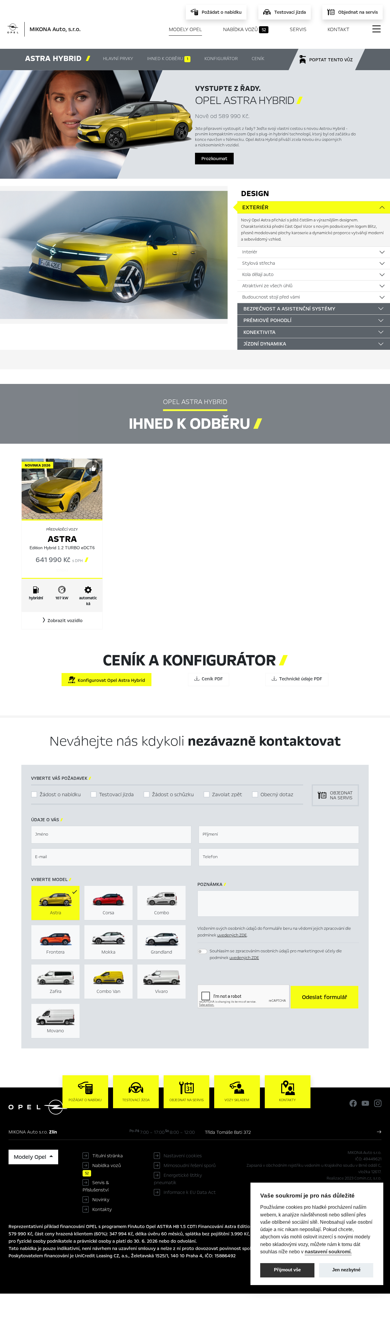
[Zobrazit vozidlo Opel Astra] (62, 488)
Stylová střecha (258, 263)
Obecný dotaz (277, 794)
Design (255, 193)
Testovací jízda (116, 794)
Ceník (258, 59)
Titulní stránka (107, 1156)
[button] (62, 620)
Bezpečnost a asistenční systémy (289, 308)
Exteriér (255, 207)
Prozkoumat (214, 159)
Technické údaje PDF (299, 679)
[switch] (202, 951)
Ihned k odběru (167, 59)
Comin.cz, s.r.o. (367, 1178)
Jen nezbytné (346, 1269)
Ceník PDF (211, 679)
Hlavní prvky (118, 59)
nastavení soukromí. (328, 1251)
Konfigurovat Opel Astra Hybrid (110, 680)
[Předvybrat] (92, 468)
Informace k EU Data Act (190, 1192)
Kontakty (102, 1209)
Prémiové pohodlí (267, 320)
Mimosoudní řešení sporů (190, 1165)
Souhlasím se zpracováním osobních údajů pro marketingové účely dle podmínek (276, 954)
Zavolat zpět (227, 794)
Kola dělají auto (258, 274)
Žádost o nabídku (60, 794)
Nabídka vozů (244, 29)
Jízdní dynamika (264, 343)
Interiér (249, 252)
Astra (62, 539)
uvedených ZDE (232, 935)
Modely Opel (185, 29)
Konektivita (259, 332)
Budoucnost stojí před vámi (271, 297)
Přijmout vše (287, 1269)
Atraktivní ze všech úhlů (267, 286)
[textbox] (111, 834)
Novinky (100, 1200)
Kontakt (338, 29)
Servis (298, 29)
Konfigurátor (221, 59)
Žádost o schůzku (173, 794)
